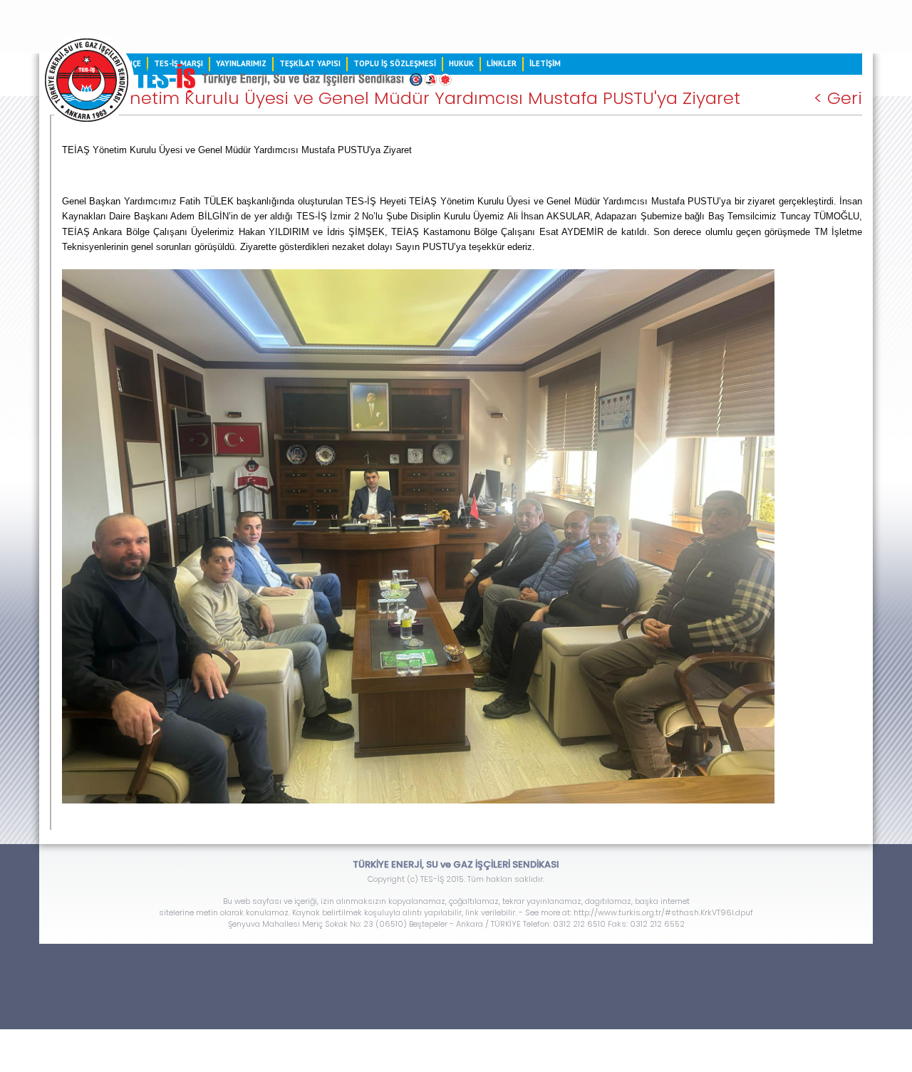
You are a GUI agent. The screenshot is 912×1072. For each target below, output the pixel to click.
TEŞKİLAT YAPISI (310, 63)
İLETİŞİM (545, 63)
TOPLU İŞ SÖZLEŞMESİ (394, 63)
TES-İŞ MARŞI (178, 63)
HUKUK (461, 63)
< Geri (838, 98)
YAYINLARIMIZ (241, 63)
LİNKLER (502, 63)
